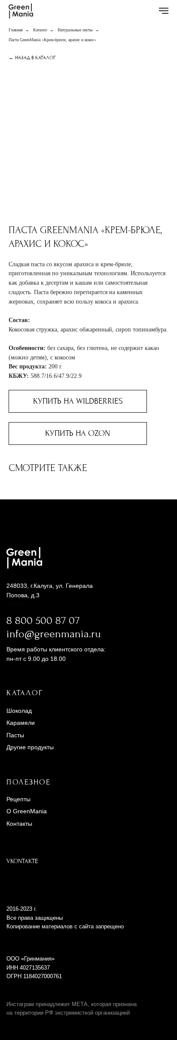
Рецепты (18, 799)
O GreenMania (26, 811)
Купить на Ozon (77, 433)
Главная (16, 29)
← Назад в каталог (32, 58)
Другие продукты (30, 747)
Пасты (15, 735)
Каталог (40, 29)
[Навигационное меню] (163, 11)
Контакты (19, 823)
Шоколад (19, 710)
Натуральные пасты (75, 29)
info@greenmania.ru (53, 634)
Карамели (20, 722)
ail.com (16, 604)
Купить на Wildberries (78, 401)
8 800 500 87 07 (42, 620)
